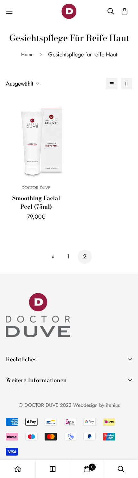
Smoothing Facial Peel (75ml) (36, 202)
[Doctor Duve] (69, 11)
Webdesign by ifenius (96, 405)
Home (27, 54)
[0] (86, 469)
